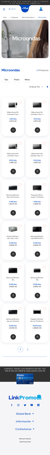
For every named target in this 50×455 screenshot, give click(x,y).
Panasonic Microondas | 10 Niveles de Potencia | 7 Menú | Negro (37, 196)
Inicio (5, 17)
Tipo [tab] (6, 79)
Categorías (14, 17)
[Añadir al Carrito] (12, 130)
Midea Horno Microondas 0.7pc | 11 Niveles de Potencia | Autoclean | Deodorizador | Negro (37, 113)
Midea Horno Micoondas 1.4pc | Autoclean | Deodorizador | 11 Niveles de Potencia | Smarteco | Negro (37, 155)
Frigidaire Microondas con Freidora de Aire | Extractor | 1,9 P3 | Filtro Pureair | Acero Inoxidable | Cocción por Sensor (37, 320)
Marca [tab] (27, 79)
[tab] (25, 413)
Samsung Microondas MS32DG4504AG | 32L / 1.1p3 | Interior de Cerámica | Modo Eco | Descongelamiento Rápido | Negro (13, 279)
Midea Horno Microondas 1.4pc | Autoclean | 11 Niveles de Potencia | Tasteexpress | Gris (13, 155)
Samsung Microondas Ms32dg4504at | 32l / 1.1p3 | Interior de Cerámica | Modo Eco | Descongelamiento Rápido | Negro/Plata (37, 279)
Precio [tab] (16, 79)
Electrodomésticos (28, 17)
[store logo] (25, 8)
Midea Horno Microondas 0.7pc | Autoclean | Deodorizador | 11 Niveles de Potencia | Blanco (12, 113)
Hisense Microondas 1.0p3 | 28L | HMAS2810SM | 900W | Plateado (13, 237)
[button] (36, 86)
